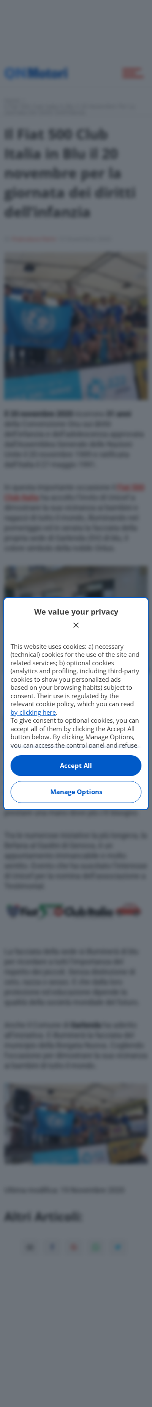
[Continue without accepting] (76, 625)
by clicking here (33, 712)
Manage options (76, 791)
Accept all (76, 765)
